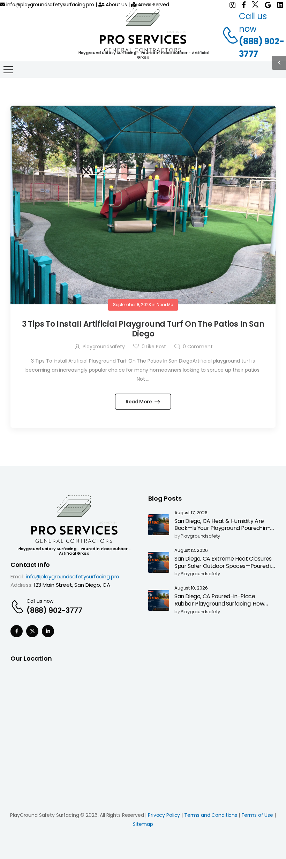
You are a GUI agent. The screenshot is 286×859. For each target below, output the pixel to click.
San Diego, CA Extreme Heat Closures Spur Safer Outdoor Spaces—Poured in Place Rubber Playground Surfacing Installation (224, 569)
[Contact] (226, 35)
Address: (21, 584)
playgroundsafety (104, 346)
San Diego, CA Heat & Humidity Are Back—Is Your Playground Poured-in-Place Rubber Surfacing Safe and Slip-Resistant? (223, 532)
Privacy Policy (164, 815)
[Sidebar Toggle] (279, 63)
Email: (17, 576)
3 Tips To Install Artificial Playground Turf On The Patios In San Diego (143, 329)
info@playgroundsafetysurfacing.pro (49, 4)
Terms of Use (257, 815)
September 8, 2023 (132, 304)
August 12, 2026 (191, 551)
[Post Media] (143, 205)
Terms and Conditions (210, 815)
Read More (139, 401)
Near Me (165, 304)
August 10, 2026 (191, 588)
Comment (198, 346)
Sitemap (143, 824)
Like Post (154, 346)
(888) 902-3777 (261, 48)
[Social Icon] (16, 631)
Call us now (40, 601)
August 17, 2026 (191, 513)
